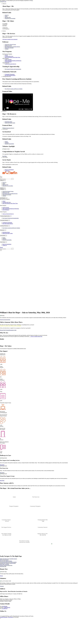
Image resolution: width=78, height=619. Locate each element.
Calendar (6, 48)
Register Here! (3, 330)
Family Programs (8, 59)
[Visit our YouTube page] (2, 615)
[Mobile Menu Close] (1, 177)
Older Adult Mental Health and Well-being (13, 60)
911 (32, 0)
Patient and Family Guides (10, 122)
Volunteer (7, 142)
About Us (7, 15)
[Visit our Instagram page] (6, 615)
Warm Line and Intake (9, 47)
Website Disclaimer (3, 617)
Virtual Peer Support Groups (10, 44)
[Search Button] (1, 250)
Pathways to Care (8, 45)
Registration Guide (12, 330)
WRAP (6, 55)
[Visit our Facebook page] (0, 615)
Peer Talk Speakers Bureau (10, 75)
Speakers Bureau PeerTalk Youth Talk (6, 566)
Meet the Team (8, 17)
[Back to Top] (39, 618)
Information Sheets (8, 121)
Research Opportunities (9, 143)
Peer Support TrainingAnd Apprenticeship (6, 561)
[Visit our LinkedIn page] (4, 615)
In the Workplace (8, 61)
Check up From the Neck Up (10, 63)
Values (6, 16)
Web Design (10, 617)
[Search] (13, 179)
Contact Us (7, 170)
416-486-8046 (4, 606)
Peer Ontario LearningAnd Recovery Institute (8, 563)
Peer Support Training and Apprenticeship (13, 69)
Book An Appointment (9, 169)
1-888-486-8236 (7, 607)
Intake (1, 558)
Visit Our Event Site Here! (5, 319)
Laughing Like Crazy (9, 56)
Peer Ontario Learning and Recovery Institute (13, 88)
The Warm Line (6, 558)
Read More (4, 156)
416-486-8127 (4, 608)
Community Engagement (10, 74)
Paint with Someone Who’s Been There (12, 57)
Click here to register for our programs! (9, 39)
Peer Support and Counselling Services (12, 46)
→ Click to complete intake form (36, 336)
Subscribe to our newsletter (10, 18)
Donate (6, 141)
